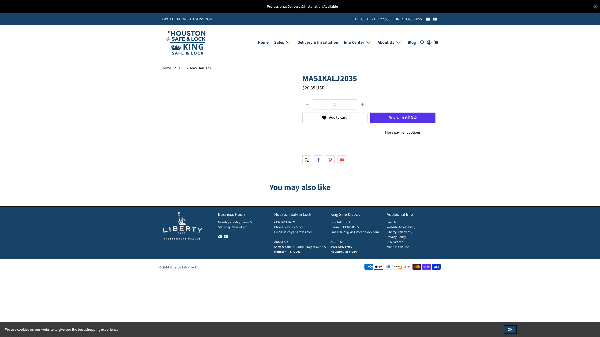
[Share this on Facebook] (318, 159)
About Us (386, 42)
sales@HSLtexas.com (298, 232)
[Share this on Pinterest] (330, 159)
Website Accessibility (401, 227)
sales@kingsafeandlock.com (359, 232)
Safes (279, 42)
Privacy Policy (396, 237)
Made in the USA (398, 247)
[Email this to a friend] (342, 159)
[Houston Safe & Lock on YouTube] (435, 19)
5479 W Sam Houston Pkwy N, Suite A (300, 247)
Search (391, 222)
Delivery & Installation (317, 42)
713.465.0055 (350, 227)
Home (263, 42)
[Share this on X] (306, 159)
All (181, 68)
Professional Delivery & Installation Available (302, 6)
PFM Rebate (395, 242)
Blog (412, 42)
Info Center (354, 42)
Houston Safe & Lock (183, 267)
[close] (595, 6)
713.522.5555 (293, 227)
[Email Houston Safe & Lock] (428, 19)
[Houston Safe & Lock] (186, 42)
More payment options (403, 132)
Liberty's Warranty (399, 232)
